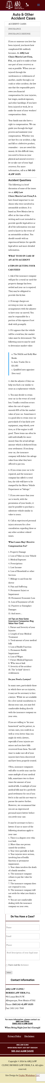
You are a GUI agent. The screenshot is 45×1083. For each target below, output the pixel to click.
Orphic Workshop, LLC (29, 1075)
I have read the (18, 965)
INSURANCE (14, 28)
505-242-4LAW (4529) (22, 1051)
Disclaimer (29, 1036)
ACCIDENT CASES (17, 23)
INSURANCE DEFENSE (19, 33)
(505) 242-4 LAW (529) (22, 1023)
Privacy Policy (14, 1036)
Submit (9, 972)
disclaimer (25, 965)
